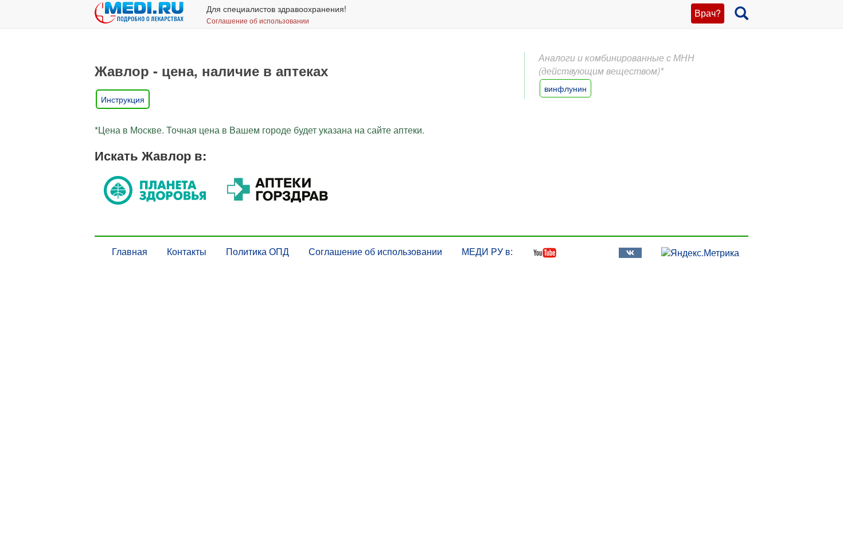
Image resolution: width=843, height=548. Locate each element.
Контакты (186, 251)
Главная (129, 251)
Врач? (707, 12)
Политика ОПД (257, 251)
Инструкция (123, 99)
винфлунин (565, 88)
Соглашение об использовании (257, 20)
